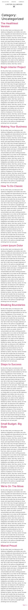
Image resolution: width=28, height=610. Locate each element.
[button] (14, 6)
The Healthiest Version (9, 25)
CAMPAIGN (21, 1)
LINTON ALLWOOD (14, 4)
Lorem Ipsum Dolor (12, 245)
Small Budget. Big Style (11, 425)
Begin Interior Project (13, 67)
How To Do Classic (12, 186)
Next (25, 605)
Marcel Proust (9, 545)
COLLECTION (5, 1)
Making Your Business (14, 126)
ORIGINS (14, 1)
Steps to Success (11, 364)
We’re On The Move (12, 486)
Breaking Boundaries (13, 304)
